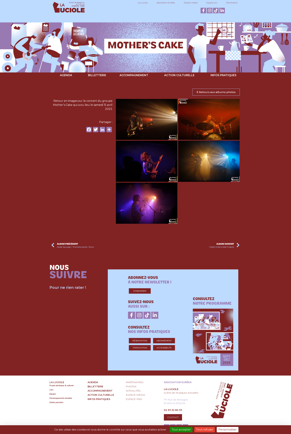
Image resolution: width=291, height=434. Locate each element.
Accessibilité (164, 347)
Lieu (51, 390)
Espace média (190, 2)
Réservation (139, 340)
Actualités (133, 390)
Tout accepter (181, 429)
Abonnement (164, 340)
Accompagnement (134, 75)
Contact (173, 417)
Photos (131, 386)
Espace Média (135, 394)
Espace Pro (134, 399)
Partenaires (231, 2)
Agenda (66, 75)
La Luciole (143, 2)
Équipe (53, 394)
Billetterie (97, 75)
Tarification (140, 347)
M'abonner (139, 291)
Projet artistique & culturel (62, 385)
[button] (216, 92)
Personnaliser (227, 429)
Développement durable (61, 398)
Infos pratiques (223, 75)
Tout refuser (204, 429)
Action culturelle (179, 75)
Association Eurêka (166, 2)
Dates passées (56, 402)
